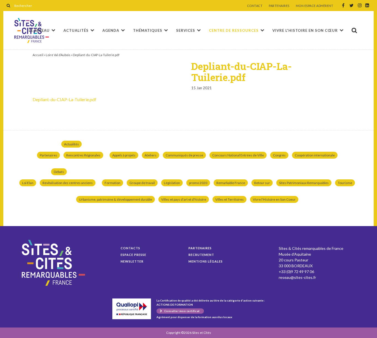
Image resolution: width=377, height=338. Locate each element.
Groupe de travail (142, 183)
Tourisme (345, 183)
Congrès (279, 155)
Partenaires (48, 155)
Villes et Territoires (229, 199)
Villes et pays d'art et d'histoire (183, 199)
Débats (59, 172)
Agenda (110, 30)
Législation (172, 183)
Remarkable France (230, 183)
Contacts (130, 248)
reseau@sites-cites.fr (297, 277)
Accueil (38, 55)
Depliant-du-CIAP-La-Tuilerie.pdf (64, 99)
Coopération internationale (315, 155)
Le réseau (39, 30)
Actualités (76, 30)
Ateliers (150, 155)
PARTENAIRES (279, 5)
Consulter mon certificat (182, 311)
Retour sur (262, 183)
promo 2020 (198, 183)
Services (185, 30)
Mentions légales (206, 261)
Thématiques (147, 30)
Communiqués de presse (184, 155)
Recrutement (201, 254)
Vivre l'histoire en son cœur (305, 30)
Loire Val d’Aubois (58, 55)
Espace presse (133, 254)
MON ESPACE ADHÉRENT (314, 5)
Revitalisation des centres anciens (68, 183)
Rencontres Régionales (83, 155)
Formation (112, 183)
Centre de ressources (234, 30)
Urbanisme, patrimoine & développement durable (115, 199)
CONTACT (255, 5)
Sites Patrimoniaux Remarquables (304, 183)
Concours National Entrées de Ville (238, 155)
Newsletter (132, 261)
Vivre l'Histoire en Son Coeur (274, 199)
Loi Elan (27, 183)
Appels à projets (124, 155)
